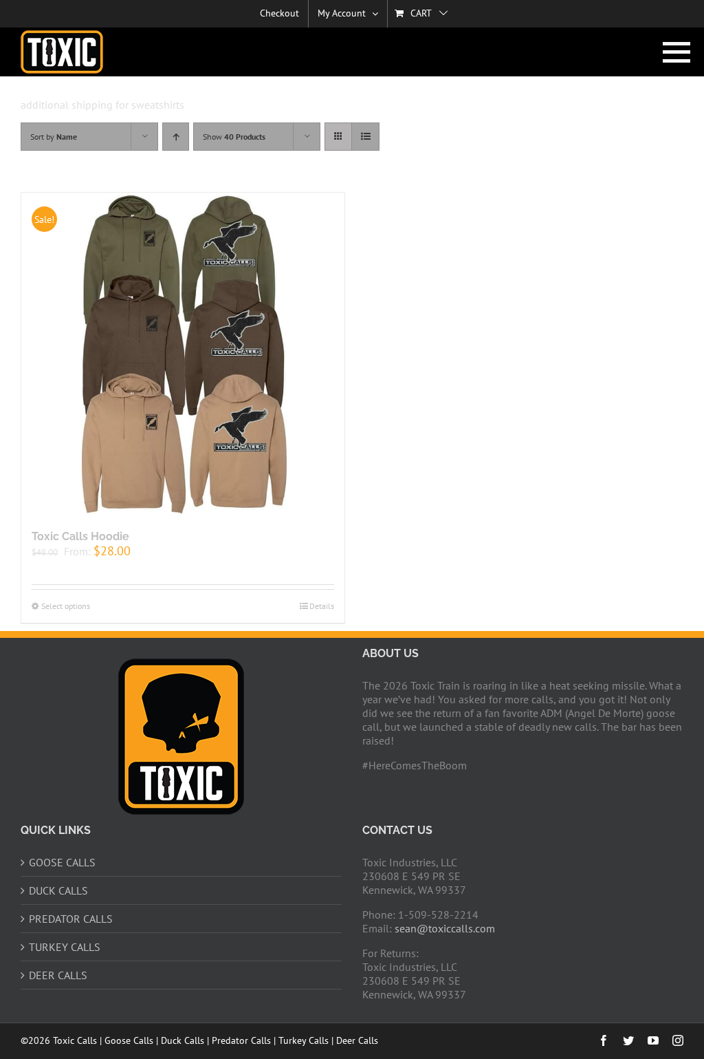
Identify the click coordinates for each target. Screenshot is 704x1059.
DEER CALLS (58, 975)
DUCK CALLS (58, 890)
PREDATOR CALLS (71, 919)
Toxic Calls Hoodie (80, 536)
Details (321, 606)
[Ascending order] (175, 136)
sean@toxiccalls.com (445, 928)
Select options (65, 606)
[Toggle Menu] (673, 52)
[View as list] (365, 136)
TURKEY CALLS (64, 947)
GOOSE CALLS (62, 862)
